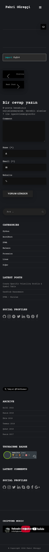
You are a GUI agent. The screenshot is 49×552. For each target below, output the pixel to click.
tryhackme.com (16, 457)
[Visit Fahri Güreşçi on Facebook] (37, 316)
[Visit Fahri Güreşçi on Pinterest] (32, 316)
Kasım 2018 (8, 413)
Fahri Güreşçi (17, 7)
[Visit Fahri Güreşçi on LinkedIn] (23, 316)
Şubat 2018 (8, 429)
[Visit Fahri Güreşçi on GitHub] (4, 316)
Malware (6, 248)
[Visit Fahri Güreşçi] (13, 316)
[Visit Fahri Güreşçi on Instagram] (9, 316)
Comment (7, 119)
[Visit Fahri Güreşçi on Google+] (37, 487)
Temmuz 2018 (9, 424)
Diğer (5, 265)
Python (6, 231)
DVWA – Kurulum (10, 297)
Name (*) (8, 147)
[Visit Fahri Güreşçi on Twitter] (18, 316)
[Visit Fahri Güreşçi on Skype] (28, 316)
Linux (5, 259)
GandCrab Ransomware (13, 292)
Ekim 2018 (8, 418)
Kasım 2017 (8, 434)
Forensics (8, 254)
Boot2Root (8, 237)
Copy (37, 56)
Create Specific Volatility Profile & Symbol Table (22, 285)
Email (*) (9, 161)
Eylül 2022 (8, 408)
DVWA (5, 243)
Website (7, 175)
